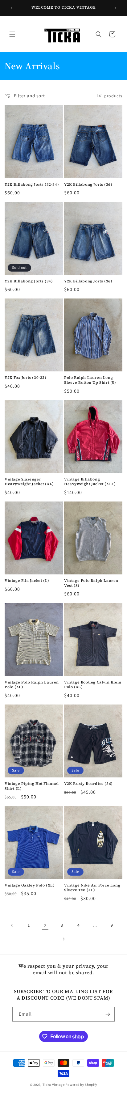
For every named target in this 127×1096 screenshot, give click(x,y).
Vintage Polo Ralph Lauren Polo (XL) (32, 685)
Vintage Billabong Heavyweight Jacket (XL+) (90, 482)
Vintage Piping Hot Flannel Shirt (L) (32, 786)
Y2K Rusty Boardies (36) (88, 783)
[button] (12, 34)
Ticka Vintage (54, 1084)
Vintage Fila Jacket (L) (27, 580)
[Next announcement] (115, 8)
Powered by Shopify (81, 1084)
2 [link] (45, 925)
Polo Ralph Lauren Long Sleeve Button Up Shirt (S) (90, 380)
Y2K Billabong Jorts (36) (88, 184)
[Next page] (63, 939)
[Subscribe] (107, 1014)
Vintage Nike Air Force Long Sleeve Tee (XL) (92, 888)
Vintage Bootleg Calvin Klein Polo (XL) (92, 685)
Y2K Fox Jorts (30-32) (26, 377)
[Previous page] (12, 925)
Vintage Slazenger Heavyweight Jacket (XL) (29, 482)
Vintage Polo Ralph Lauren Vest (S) (91, 583)
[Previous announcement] (11, 8)
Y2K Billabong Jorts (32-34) (32, 184)
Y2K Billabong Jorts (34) (29, 281)
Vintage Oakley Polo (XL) (30, 885)
